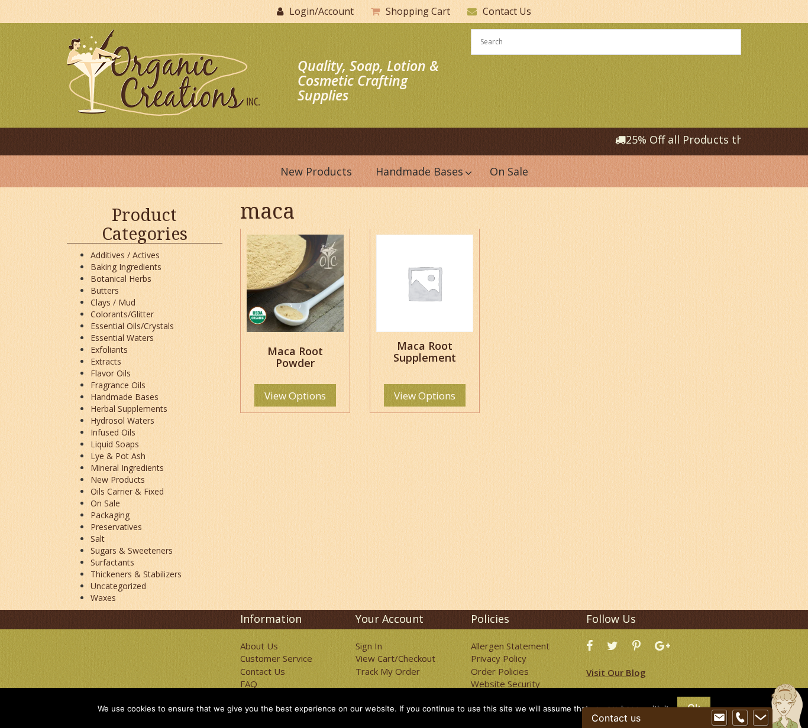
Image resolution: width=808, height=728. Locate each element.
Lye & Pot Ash (118, 456)
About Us (259, 646)
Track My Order (387, 671)
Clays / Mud (113, 302)
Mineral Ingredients (127, 467)
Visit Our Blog (616, 672)
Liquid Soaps (115, 444)
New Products (118, 479)
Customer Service (276, 658)
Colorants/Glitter (122, 314)
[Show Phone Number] (740, 718)
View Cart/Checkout (395, 658)
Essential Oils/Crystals (132, 326)
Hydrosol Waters (122, 420)
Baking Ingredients (126, 266)
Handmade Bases (125, 396)
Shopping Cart (418, 11)
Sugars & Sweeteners (132, 550)
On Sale (105, 503)
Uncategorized (118, 586)
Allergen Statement (510, 646)
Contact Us (507, 11)
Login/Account (321, 11)
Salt (98, 538)
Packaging (110, 515)
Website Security (505, 684)
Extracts (106, 361)
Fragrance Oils (118, 385)
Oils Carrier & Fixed (127, 491)
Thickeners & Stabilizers (136, 574)
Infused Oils (113, 432)
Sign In (368, 646)
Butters (105, 290)
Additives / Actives (125, 255)
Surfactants (112, 562)
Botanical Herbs (121, 278)
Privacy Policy (498, 658)
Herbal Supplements (129, 408)
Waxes (103, 597)
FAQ (248, 684)
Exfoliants (109, 349)
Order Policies (500, 671)
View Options (295, 395)
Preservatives (116, 526)
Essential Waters (122, 337)
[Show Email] (719, 718)
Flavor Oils (111, 373)
